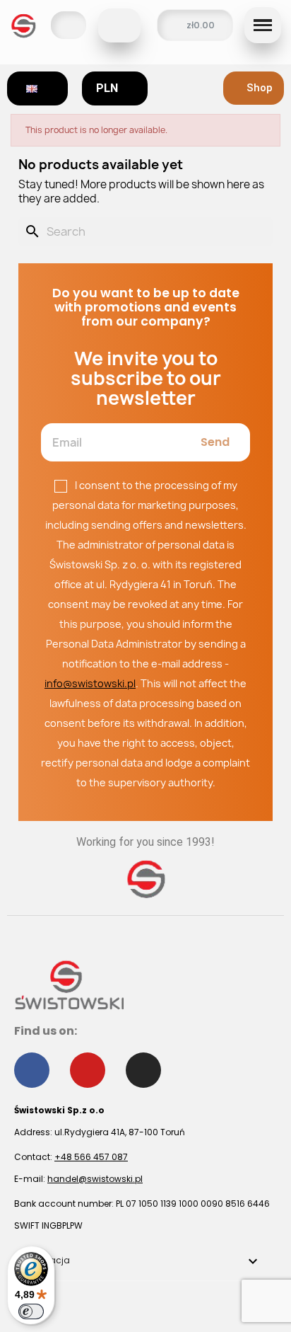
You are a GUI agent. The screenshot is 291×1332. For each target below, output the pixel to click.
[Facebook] (31, 1070)
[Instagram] (143, 1070)
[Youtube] (87, 1070)
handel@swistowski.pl (95, 1179)
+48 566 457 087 (91, 1157)
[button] (119, 25)
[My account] (68, 25)
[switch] (31, 1311)
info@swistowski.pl (90, 683)
